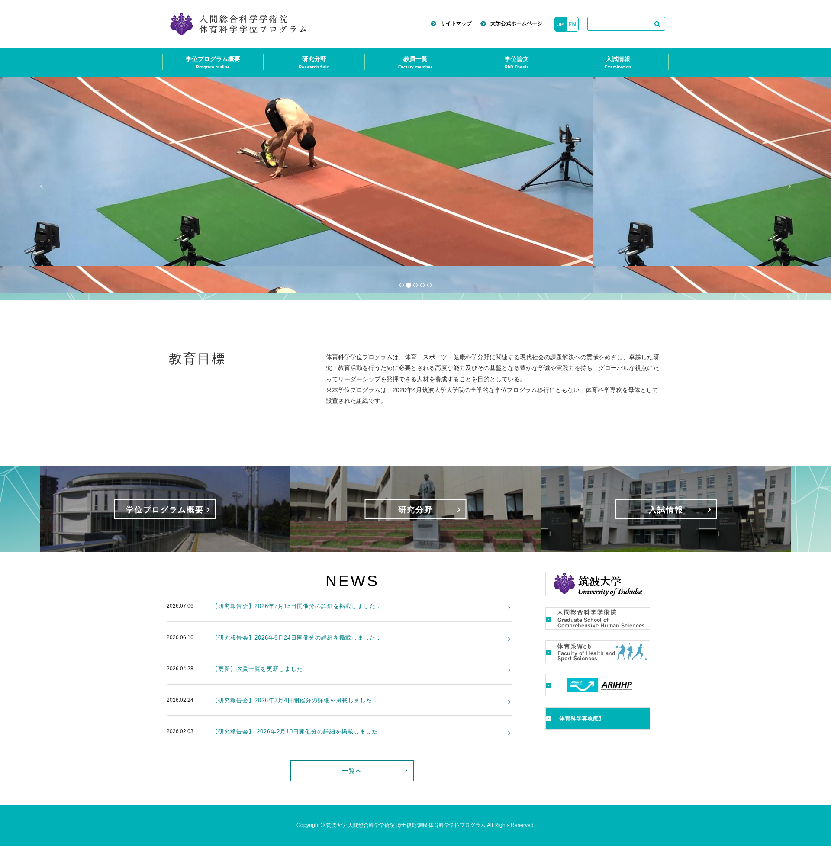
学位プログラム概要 (213, 62)
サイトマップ (456, 23)
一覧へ (352, 770)
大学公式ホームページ (516, 23)
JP (560, 25)
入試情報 (618, 62)
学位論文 (517, 62)
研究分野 (314, 62)
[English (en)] (572, 24)
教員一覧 (415, 62)
